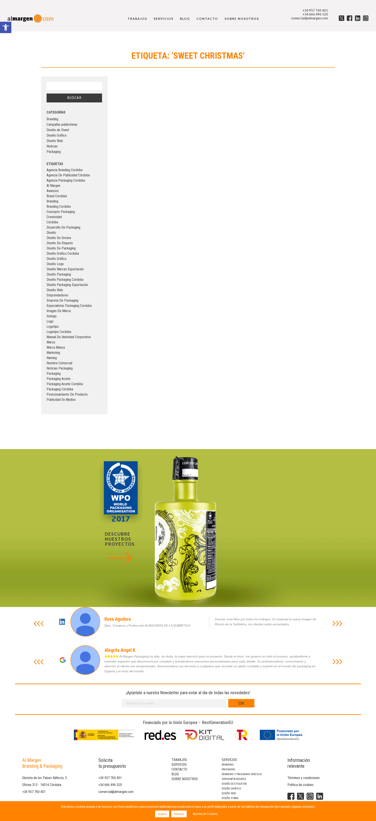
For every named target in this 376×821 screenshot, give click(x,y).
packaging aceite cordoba (65, 384)
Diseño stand (230, 798)
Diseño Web (55, 141)
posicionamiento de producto (67, 394)
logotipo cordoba (59, 332)
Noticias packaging (60, 368)
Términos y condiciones (303, 778)
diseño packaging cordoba (65, 280)
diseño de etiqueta (60, 243)
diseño (51, 233)
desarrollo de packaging (63, 227)
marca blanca (56, 347)
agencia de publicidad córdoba (68, 175)
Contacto (207, 18)
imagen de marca (59, 311)
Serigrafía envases (234, 779)
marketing (53, 353)
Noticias (52, 146)
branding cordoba (59, 206)
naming (52, 358)
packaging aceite (58, 379)
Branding (52, 119)
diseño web (55, 290)
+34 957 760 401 (315, 10)
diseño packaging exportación (67, 285)
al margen (53, 186)
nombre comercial (59, 363)
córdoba (52, 222)
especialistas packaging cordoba (69, 306)
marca (51, 342)
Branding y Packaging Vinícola (242, 774)
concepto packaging (61, 212)
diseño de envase (59, 238)
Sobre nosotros (242, 18)
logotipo (53, 326)
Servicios (163, 18)
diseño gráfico (57, 259)
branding (52, 201)
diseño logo (55, 264)
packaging (54, 373)
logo (50, 321)
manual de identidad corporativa (69, 337)
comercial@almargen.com (309, 18)
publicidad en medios (61, 400)
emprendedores (57, 295)
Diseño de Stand (58, 130)
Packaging (54, 152)
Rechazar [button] (179, 814)
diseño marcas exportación (65, 269)
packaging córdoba (60, 389)
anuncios (53, 191)
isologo (52, 316)
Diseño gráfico (231, 788)
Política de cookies (300, 785)
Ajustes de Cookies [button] (205, 814)
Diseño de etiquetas (234, 783)
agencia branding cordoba (64, 170)
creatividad (54, 217)
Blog (185, 18)
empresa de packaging (62, 300)
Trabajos (137, 18)
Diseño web (229, 793)
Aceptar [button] (162, 814)
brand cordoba (57, 196)
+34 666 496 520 (315, 14)
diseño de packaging (61, 248)
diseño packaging (59, 274)
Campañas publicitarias (62, 124)
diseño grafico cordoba (63, 253)
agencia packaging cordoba (66, 180)
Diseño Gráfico (57, 135)
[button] (5, 27)
